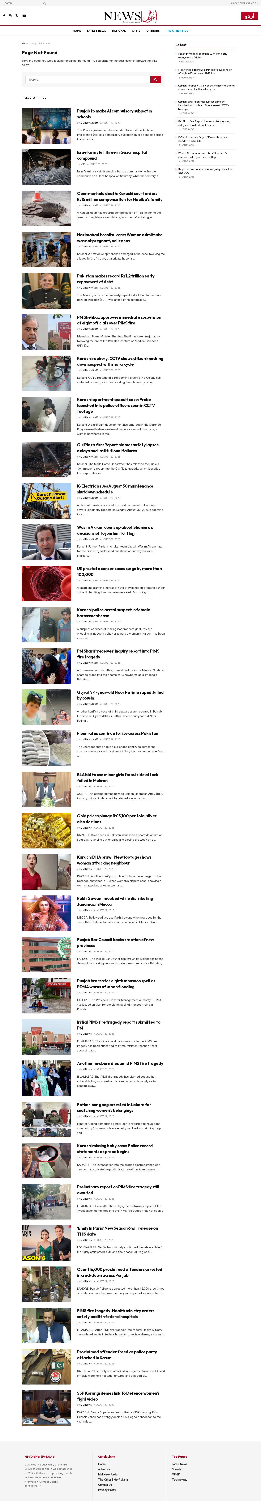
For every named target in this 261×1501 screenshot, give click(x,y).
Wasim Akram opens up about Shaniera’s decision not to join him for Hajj (202, 155)
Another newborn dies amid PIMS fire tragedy (120, 1063)
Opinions (153, 30)
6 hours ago (186, 113)
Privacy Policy (107, 1489)
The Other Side (177, 30)
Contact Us (105, 1484)
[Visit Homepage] (130, 15)
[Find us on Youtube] (24, 16)
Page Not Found (41, 43)
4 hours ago (186, 61)
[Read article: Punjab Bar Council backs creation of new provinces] (46, 954)
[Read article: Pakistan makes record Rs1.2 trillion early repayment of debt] (46, 291)
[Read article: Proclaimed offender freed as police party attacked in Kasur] (46, 1367)
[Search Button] (43, 3)
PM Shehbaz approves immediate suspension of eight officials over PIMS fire (205, 71)
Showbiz (177, 1469)
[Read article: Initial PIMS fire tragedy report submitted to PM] (46, 1037)
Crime (136, 30)
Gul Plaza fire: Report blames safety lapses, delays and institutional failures (204, 123)
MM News (86, 786)
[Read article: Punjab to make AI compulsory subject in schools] (46, 126)
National (119, 30)
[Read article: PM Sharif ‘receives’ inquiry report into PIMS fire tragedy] (46, 666)
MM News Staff (89, 122)
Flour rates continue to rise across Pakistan (117, 733)
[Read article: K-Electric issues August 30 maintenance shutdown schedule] (46, 501)
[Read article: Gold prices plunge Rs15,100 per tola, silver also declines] (46, 830)
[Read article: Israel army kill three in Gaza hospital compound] (46, 167)
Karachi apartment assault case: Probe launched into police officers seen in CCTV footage (116, 405)
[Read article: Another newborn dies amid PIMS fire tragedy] (46, 1078)
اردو (249, 16)
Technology (179, 1479)
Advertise (104, 1469)
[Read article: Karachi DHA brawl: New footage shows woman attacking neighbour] (46, 872)
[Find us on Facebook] (4, 16)
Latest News (96, 30)
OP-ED (176, 1474)
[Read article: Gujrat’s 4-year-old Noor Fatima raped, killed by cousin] (46, 707)
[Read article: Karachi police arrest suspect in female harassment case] (46, 624)
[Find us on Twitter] (17, 16)
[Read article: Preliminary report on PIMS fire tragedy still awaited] (46, 1202)
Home (77, 30)
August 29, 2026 (110, 122)
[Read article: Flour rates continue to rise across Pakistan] (46, 748)
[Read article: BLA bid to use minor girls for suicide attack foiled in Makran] (46, 789)
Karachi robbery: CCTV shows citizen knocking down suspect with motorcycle (206, 87)
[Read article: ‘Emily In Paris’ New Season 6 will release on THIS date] (46, 1243)
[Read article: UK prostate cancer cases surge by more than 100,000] (46, 583)
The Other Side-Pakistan (113, 1479)
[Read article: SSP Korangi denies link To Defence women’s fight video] (46, 1408)
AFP (82, 164)
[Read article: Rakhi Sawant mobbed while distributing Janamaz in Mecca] (46, 913)
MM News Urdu (108, 1474)
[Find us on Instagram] (10, 16)
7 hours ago (186, 145)
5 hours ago (186, 77)
